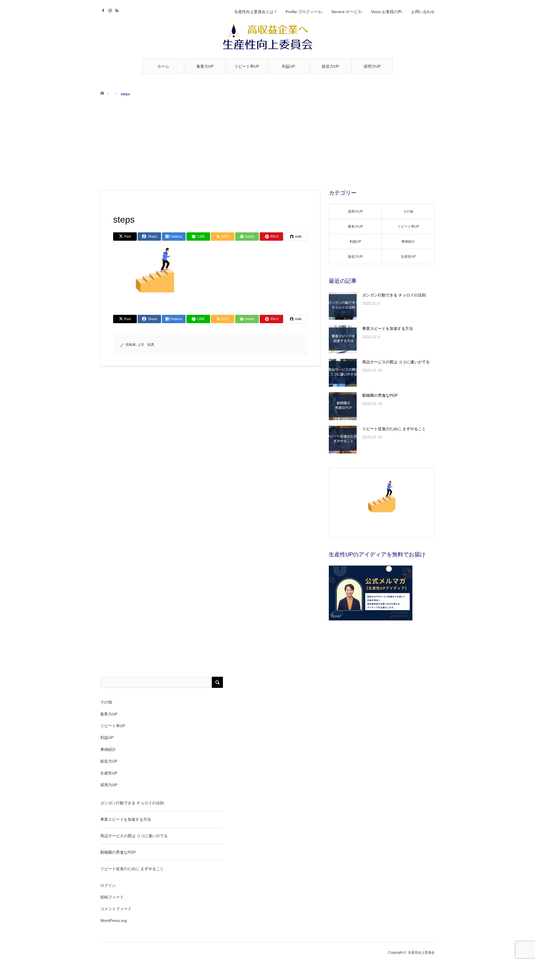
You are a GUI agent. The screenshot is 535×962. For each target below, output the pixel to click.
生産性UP (408, 257)
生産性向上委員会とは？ (255, 11)
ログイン (108, 885)
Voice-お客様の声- (387, 11)
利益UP (288, 66)
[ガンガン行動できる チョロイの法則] (343, 306)
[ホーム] (102, 93)
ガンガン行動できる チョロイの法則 (394, 295)
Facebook (103, 10)
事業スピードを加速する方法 (387, 328)
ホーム (163, 66)
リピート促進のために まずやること (394, 429)
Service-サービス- (347, 11)
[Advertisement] (267, 144)
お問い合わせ (423, 11)
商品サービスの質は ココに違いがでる (396, 362)
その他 (408, 211)
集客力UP (204, 66)
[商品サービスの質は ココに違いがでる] (343, 373)
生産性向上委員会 (421, 952)
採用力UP (372, 66)
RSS (117, 10)
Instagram (110, 10)
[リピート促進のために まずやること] (343, 440)
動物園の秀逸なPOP (380, 395)
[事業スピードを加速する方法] (343, 339)
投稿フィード (112, 897)
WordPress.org (113, 920)
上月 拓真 (145, 345)
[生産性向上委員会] (267, 37)
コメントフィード (116, 909)
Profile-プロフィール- (304, 11)
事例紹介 (408, 241)
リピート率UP (246, 66)
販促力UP (330, 66)
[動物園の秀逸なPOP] (343, 406)
